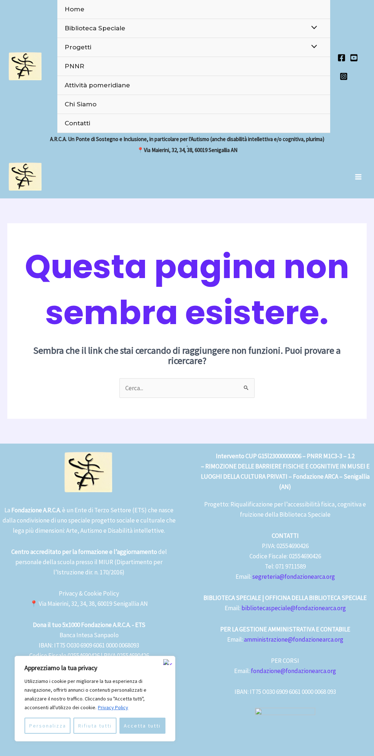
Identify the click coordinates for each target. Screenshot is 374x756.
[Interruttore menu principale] (358, 176)
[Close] (167, 662)
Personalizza (47, 725)
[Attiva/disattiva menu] (312, 28)
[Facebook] (341, 58)
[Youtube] (354, 58)
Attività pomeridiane (97, 85)
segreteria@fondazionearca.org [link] (293, 577)
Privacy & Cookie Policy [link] (89, 593)
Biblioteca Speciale (95, 28)
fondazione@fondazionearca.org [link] (293, 671)
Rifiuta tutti (95, 725)
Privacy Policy (113, 707)
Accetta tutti (142, 725)
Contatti (77, 123)
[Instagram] (344, 76)
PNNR (74, 66)
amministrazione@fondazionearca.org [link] (293, 639)
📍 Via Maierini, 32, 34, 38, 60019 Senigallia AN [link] (89, 604)
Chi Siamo (80, 104)
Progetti (78, 47)
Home (74, 9)
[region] (95, 698)
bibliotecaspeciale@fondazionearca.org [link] (293, 608)
